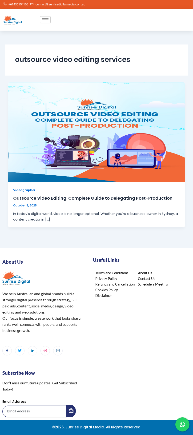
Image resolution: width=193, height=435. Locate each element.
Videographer (24, 190)
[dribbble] (45, 350)
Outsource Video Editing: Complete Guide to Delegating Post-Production (93, 198)
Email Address (14, 401)
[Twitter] (19, 350)
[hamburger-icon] (45, 19)
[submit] (71, 411)
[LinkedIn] (32, 350)
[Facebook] (7, 350)
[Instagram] (58, 350)
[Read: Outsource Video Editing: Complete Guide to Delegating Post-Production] (96, 132)
